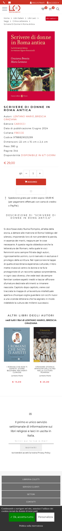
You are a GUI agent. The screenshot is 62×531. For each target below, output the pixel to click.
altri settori (51, 18)
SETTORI (31, 494)
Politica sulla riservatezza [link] (31, 526)
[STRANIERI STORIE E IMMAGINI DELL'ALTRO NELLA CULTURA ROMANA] (45, 345)
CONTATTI (31, 502)
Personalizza (45, 517)
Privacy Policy (44, 453)
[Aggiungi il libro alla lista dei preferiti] (31, 191)
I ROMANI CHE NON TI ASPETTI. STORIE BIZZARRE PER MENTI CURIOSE (17, 369)
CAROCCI (20, 124)
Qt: (20, 173)
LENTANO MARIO (35, 320)
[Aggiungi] (40, 173)
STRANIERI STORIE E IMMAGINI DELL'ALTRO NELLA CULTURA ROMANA (45, 369)
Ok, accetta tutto (22, 517)
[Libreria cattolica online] (14, 9)
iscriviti (31, 447)
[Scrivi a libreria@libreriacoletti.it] (9, 2)
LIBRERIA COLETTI (31, 479)
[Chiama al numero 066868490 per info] (4, 2)
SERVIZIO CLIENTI (31, 487)
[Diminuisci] (26, 173)
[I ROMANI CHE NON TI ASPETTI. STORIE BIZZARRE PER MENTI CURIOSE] (17, 345)
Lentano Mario (17, 376)
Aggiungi (32, 182)
